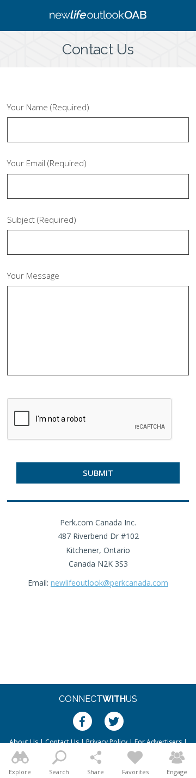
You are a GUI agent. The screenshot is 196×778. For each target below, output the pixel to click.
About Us (23, 741)
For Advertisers (158, 741)
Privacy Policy (106, 741)
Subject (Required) (41, 219)
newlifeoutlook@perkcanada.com (109, 583)
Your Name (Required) (48, 107)
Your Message (33, 275)
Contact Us (62, 741)
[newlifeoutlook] (98, 15)
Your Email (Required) (47, 163)
